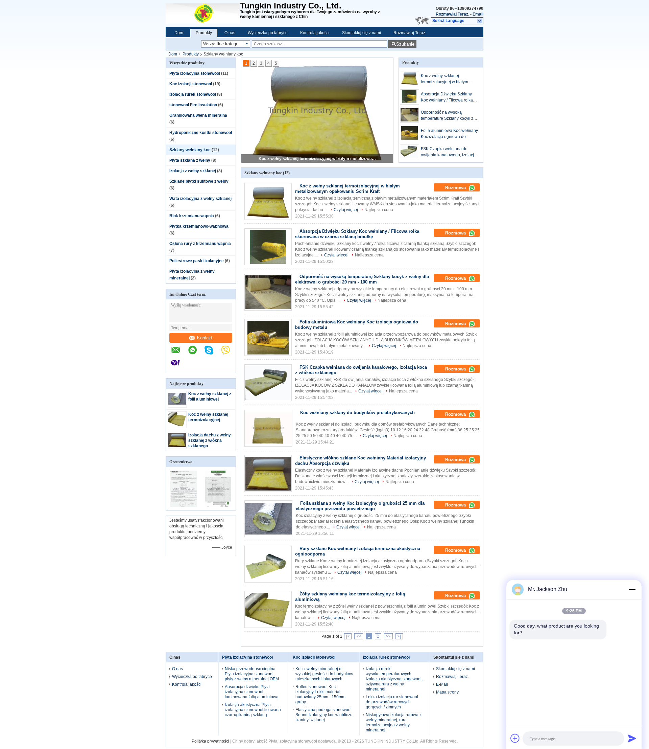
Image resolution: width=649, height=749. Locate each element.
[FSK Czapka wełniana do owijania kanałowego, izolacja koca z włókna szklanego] (409, 151)
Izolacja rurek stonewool (192, 94)
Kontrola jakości (315, 32)
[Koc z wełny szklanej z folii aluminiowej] (177, 403)
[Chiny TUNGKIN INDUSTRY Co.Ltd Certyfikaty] (183, 505)
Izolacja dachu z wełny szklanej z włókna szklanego (209, 440)
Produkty (204, 32)
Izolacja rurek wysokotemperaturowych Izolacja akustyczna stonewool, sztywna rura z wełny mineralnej (394, 678)
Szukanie (405, 44)
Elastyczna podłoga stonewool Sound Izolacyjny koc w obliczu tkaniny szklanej (324, 714)
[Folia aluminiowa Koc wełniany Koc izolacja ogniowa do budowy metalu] (409, 133)
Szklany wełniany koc (190, 149)
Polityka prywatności (210, 741)
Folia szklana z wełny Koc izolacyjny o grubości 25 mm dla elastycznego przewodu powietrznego (360, 506)
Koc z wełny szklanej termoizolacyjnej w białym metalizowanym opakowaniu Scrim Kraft (318, 158)
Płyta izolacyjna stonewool (194, 73)
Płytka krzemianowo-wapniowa (199, 226)
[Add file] (515, 738)
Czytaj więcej (346, 209)
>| (399, 636)
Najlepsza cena (378, 209)
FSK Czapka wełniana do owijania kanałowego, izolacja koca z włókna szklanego (448, 152)
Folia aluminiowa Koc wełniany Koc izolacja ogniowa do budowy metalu (449, 134)
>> (388, 636)
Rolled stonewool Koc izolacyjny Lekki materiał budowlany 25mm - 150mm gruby (320, 694)
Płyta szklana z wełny (189, 160)
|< (348, 636)
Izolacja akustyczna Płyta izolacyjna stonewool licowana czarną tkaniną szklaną (253, 709)
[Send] (632, 738)
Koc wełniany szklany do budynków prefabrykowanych (357, 412)
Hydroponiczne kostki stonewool (200, 132)
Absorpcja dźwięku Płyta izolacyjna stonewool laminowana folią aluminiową (252, 691)
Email (478, 14)
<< (358, 636)
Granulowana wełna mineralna (198, 115)
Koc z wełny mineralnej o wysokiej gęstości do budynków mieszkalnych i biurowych (324, 673)
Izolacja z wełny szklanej (192, 170)
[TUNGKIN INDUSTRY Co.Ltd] (203, 13)
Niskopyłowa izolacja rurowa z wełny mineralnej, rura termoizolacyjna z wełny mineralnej (394, 722)
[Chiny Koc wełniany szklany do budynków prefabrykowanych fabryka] (268, 428)
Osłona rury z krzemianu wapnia (200, 243)
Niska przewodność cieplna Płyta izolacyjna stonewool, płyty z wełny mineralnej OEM (252, 673)
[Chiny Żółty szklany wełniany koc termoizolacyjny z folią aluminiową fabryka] (268, 609)
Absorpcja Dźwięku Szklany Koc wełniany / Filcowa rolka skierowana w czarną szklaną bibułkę (448, 97)
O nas (229, 32)
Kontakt (204, 337)
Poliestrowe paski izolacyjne (196, 260)
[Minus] (632, 589)
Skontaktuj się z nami (361, 32)
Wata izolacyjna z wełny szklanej (200, 198)
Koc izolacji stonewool (190, 84)
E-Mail (442, 684)
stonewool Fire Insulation (193, 105)
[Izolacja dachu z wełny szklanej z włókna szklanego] (177, 445)
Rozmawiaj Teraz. (452, 14)
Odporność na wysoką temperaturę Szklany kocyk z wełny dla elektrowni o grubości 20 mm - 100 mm (447, 115)
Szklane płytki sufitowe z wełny (199, 181)
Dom (178, 32)
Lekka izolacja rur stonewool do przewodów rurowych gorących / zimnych (392, 702)
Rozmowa (456, 187)
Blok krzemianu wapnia (191, 215)
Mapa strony (447, 692)
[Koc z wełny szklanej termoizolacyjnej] (177, 425)
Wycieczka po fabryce (268, 32)
